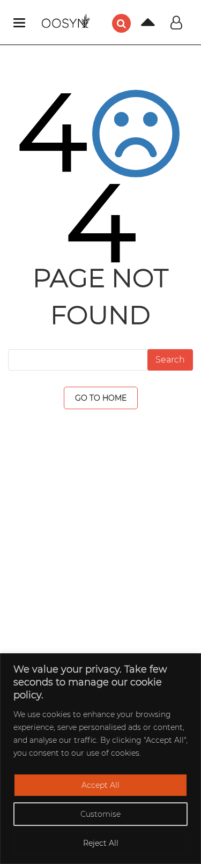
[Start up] (140, 25)
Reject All (100, 843)
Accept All (100, 785)
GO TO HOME (100, 398)
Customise (100, 814)
